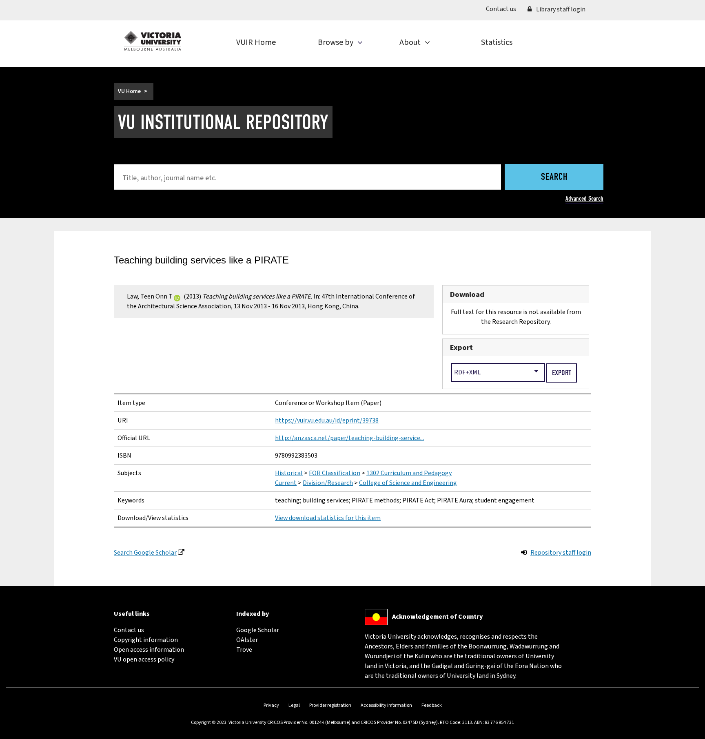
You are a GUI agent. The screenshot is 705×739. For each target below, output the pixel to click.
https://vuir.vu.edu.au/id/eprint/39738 (327, 420)
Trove (244, 649)
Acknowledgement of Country (437, 616)
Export (461, 347)
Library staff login (560, 9)
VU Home (129, 91)
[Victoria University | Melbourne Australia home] (152, 41)
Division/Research (328, 482)
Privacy (271, 705)
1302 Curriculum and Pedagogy (409, 473)
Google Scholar (257, 630)
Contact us (504, 8)
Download (467, 294)
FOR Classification (334, 473)
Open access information (149, 649)
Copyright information (146, 639)
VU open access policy (144, 659)
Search (554, 177)
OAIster (247, 639)
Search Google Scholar (145, 552)
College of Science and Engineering (408, 482)
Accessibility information (386, 705)
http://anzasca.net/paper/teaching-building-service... (349, 438)
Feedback (431, 705)
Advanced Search (584, 198)
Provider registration (330, 705)
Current (286, 482)
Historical (289, 473)
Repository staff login (560, 552)
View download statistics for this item (328, 517)
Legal (294, 705)
